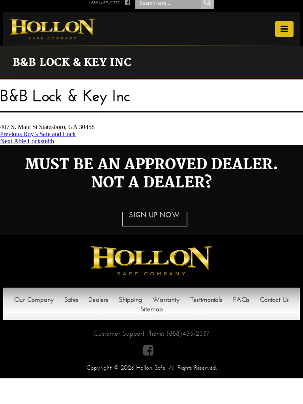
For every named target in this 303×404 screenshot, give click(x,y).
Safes (71, 300)
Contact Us (274, 300)
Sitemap (151, 309)
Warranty (166, 300)
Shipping (130, 300)
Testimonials (206, 300)
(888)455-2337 (187, 333)
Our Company (34, 300)
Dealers (98, 300)
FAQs (240, 300)
